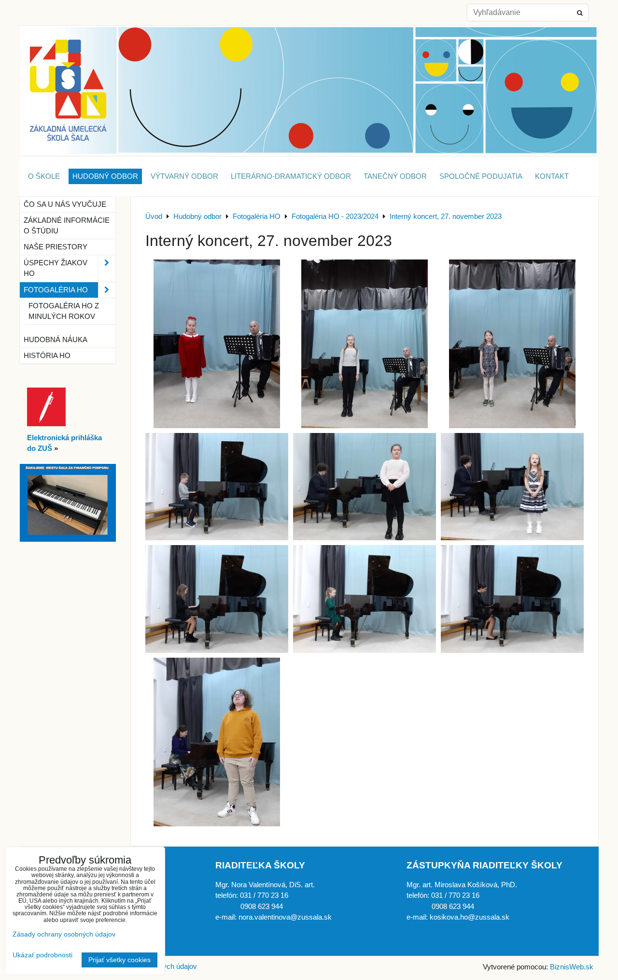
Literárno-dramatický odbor (291, 176)
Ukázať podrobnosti (42, 955)
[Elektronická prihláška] (46, 424)
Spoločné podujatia (480, 176)
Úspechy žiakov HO (55, 268)
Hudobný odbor (105, 176)
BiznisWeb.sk (571, 967)
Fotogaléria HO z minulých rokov (63, 311)
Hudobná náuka (55, 340)
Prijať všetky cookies (119, 960)
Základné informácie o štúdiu (67, 225)
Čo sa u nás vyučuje (65, 204)
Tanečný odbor (395, 176)
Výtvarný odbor (184, 176)
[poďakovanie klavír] (68, 539)
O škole (44, 176)
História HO (47, 356)
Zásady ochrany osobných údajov (64, 934)
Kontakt (552, 176)
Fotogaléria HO (56, 290)
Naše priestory (55, 247)
